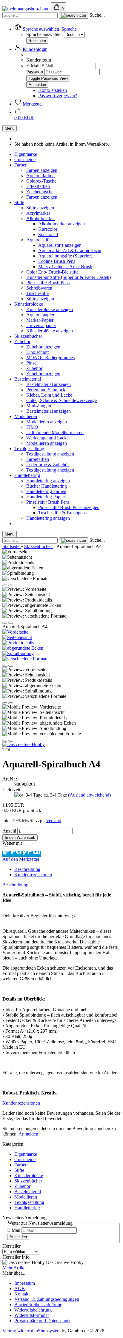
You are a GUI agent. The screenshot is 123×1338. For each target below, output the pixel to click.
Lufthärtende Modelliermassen (55, 432)
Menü (9, 128)
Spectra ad (48, 234)
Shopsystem (49, 1330)
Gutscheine (25, 159)
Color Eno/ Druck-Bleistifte (52, 271)
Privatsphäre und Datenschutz (42, 1320)
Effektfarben (38, 186)
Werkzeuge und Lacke (47, 437)
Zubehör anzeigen (43, 346)
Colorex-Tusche (41, 180)
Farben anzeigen (41, 170)
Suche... (97, 15)
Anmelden (28, 1133)
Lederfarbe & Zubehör (47, 464)
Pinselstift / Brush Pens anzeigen (68, 507)
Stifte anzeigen (40, 207)
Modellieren (25, 416)
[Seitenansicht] (17, 637)
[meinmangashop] (26, 8)
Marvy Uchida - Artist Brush (65, 266)
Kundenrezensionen (33, 874)
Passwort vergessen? (57, 95)
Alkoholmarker (40, 218)
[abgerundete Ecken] (22, 648)
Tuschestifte (37, 293)
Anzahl (9, 830)
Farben (20, 164)
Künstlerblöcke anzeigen (49, 309)
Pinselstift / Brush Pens (48, 282)
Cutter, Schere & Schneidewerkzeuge (61, 400)
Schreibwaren (39, 287)
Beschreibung (27, 869)
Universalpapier (41, 325)
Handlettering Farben (46, 491)
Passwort (34, 71)
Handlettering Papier (45, 496)
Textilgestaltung (29, 448)
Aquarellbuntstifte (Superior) (65, 255)
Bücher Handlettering (46, 486)
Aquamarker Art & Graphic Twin (69, 250)
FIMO (32, 427)
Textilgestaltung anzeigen (50, 453)
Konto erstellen (52, 90)
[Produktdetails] (18, 642)
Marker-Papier (39, 320)
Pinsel (32, 362)
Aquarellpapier (40, 314)
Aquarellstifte (39, 239)
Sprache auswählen (44, 34)
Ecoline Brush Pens (56, 261)
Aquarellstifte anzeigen (60, 245)
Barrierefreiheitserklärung (38, 1304)
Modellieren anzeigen (46, 421)
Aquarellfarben (40, 175)
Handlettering (27, 475)
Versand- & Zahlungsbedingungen (46, 1299)
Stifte (19, 202)
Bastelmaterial (27, 378)
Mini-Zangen (38, 405)
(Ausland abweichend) (89, 794)
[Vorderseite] (15, 632)
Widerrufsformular (31, 1315)
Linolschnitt (37, 352)
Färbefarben (37, 459)
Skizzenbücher (28, 336)
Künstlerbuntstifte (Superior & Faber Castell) (68, 277)
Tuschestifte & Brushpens (62, 512)
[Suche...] (73, 15)
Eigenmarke (25, 154)
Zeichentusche (39, 191)
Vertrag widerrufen (20, 1330)
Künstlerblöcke (28, 304)
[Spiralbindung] (18, 653)
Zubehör (22, 341)
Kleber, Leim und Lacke (49, 395)
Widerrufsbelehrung (33, 1309)
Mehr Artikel (14, 1267)
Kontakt (22, 1293)
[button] (45, 29)
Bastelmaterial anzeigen (48, 384)
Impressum (24, 1283)
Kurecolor (47, 229)
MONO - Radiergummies (50, 357)
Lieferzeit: (11, 789)
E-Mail (32, 65)
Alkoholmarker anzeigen (61, 223)
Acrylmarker (38, 213)
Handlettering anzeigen (48, 480)
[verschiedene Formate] (25, 658)
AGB (19, 1288)
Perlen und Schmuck (45, 389)
